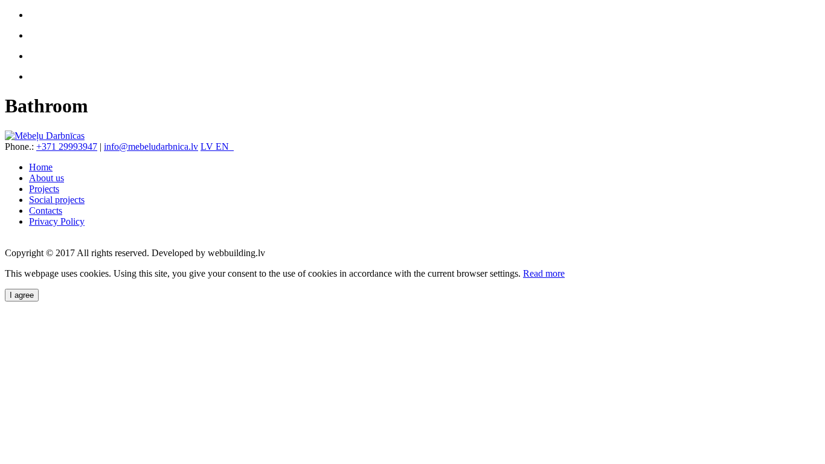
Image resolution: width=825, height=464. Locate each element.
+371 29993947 (66, 146)
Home (41, 167)
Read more (544, 273)
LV (208, 146)
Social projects (57, 200)
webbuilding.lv (236, 253)
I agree (22, 295)
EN (225, 146)
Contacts (45, 210)
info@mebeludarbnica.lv (151, 146)
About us (46, 178)
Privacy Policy (57, 221)
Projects (44, 189)
